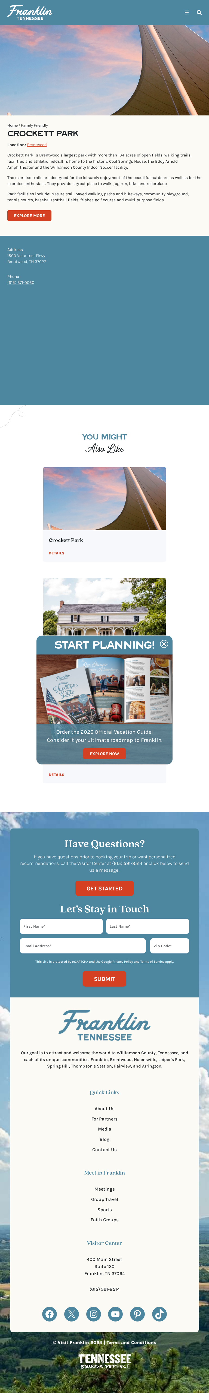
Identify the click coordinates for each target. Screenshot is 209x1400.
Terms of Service (152, 961)
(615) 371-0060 (20, 282)
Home (12, 125)
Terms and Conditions (131, 1342)
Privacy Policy (122, 961)
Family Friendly (34, 125)
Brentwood (37, 144)
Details (56, 553)
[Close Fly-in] (164, 644)
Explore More (29, 215)
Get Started (105, 888)
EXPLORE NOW (104, 753)
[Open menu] (186, 12)
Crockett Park (66, 540)
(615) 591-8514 (105, 1289)
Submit (104, 978)
